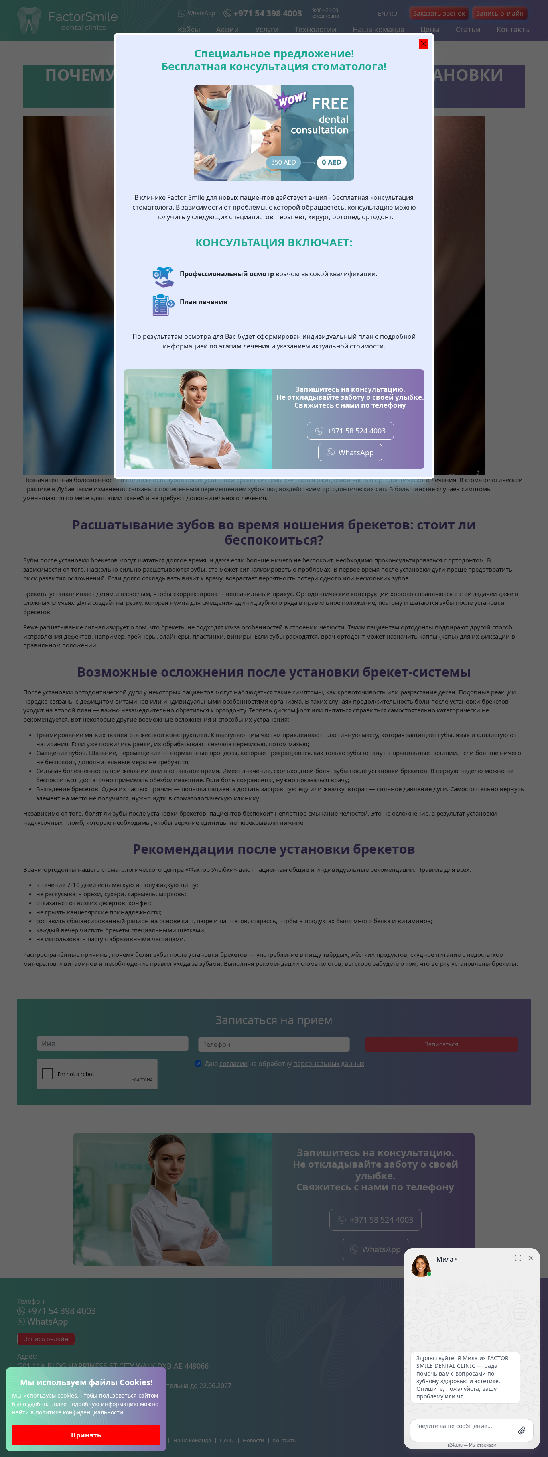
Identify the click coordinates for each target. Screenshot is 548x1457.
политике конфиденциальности (79, 1412)
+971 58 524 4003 (356, 430)
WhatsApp (356, 452)
